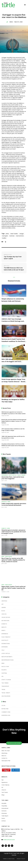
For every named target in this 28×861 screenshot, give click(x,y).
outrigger (21, 233)
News (9, 501)
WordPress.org (6, 715)
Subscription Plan (6, 760)
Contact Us (4, 758)
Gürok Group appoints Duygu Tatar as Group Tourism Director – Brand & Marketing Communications (13, 380)
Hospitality (5, 640)
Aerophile (4, 501)
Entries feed (5, 708)
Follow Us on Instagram (14, 743)
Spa (2, 676)
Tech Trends (5, 683)
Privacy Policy (21, 858)
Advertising (4, 753)
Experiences (5, 475)
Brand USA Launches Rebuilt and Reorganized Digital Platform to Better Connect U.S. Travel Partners (14, 421)
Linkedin (12, 846)
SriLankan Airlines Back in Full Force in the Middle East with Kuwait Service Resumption (13, 444)
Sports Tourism (6, 679)
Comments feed (6, 712)
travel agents (5, 236)
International (6, 643)
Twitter (6, 846)
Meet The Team (6, 750)
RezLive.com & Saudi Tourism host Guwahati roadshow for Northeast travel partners (13, 340)
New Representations (8, 660)
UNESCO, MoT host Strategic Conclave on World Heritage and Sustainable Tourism (13, 320)
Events (3, 630)
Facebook (3, 846)
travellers (4, 238)
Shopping (4, 673)
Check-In (4, 614)
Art (3, 604)
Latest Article (12, 475)
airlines (7, 233)
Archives (4, 821)
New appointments (7, 656)
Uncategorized (6, 696)
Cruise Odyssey (6, 617)
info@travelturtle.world (9, 839)
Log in (3, 705)
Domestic (4, 528)
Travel (3, 689)
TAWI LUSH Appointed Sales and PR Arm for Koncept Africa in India (13, 437)
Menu (24, 4)
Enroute (4, 627)
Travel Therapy (21, 475)
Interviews (5, 647)
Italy (3, 650)
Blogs (3, 610)
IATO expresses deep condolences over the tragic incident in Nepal (13, 429)
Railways (4, 670)
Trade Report (8, 556)
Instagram (9, 846)
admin (11, 22)
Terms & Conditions (9, 858)
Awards (4, 607)
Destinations (5, 620)
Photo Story (5, 666)
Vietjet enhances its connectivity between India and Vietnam (13, 300)
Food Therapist (6, 637)
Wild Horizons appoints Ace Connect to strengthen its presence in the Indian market (13, 412)
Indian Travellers (14, 233)
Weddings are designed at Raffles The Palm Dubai (13, 401)
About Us (4, 755)
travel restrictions (20, 236)
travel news (11, 236)
